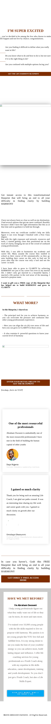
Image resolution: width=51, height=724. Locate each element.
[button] (25, 383)
